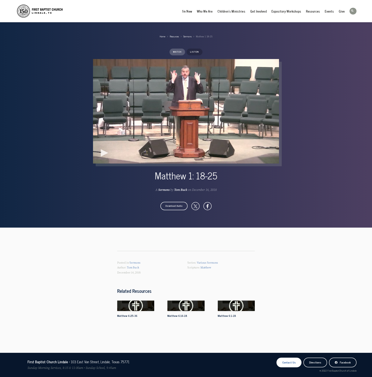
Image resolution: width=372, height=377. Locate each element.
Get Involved (258, 11)
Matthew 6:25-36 (127, 315)
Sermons (187, 36)
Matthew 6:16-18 (177, 315)
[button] (353, 11)
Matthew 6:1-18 (227, 315)
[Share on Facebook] (207, 206)
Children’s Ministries (231, 11)
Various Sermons (207, 263)
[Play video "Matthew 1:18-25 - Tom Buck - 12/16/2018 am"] (186, 111)
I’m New (187, 11)
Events (329, 11)
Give (342, 11)
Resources (313, 11)
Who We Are (205, 11)
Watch (177, 52)
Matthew (206, 267)
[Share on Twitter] (195, 206)
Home (162, 36)
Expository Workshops (286, 11)
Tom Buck (180, 190)
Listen (194, 52)
